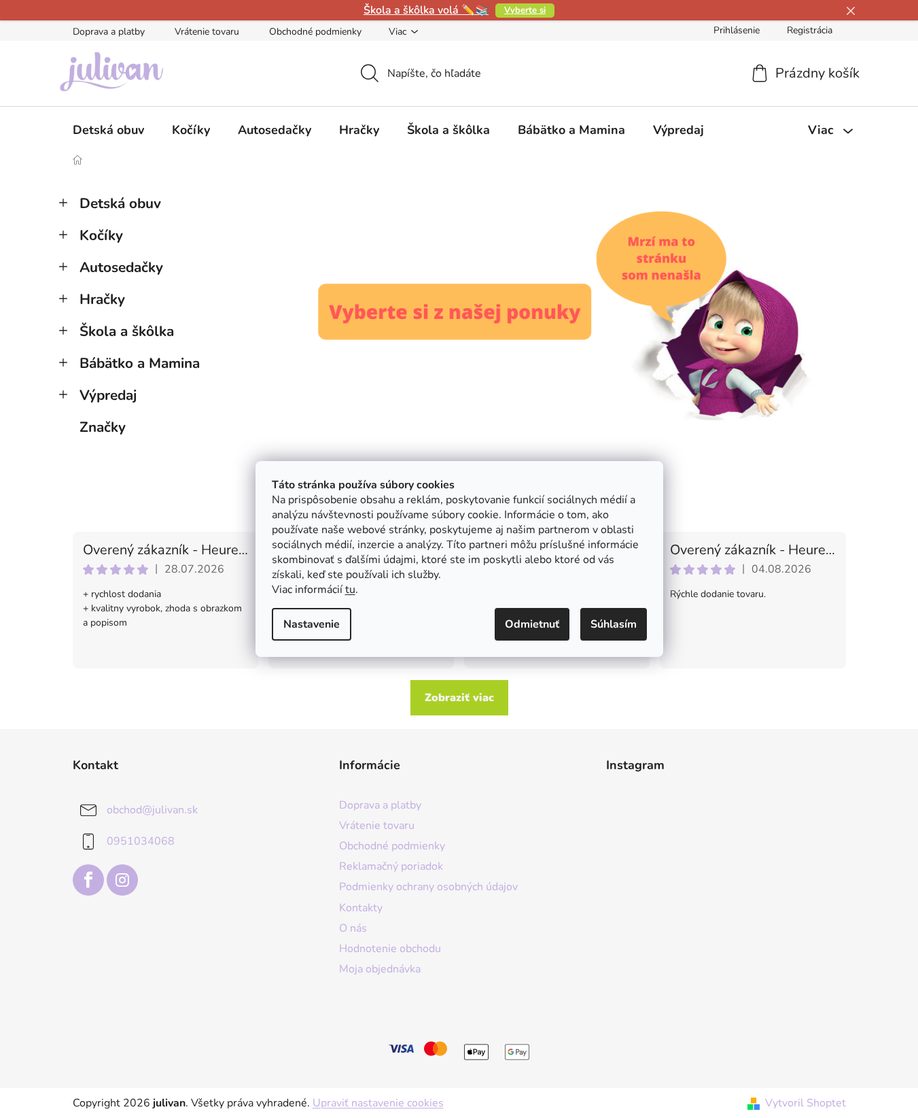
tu (350, 589)
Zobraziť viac (459, 697)
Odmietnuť (532, 624)
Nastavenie (311, 624)
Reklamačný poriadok (391, 866)
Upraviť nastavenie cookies (378, 1103)
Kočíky (101, 235)
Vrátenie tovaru (207, 31)
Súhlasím (613, 624)
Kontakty (361, 907)
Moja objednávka (380, 969)
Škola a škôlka (127, 331)
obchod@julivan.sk (152, 809)
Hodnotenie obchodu (390, 948)
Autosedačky (121, 267)
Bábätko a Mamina (140, 363)
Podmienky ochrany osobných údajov (428, 886)
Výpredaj (108, 395)
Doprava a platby (109, 31)
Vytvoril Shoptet (805, 1103)
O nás (353, 928)
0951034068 (141, 841)
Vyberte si (525, 10)
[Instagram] (122, 880)
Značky (103, 427)
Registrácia (809, 30)
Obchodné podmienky (315, 31)
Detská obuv (120, 203)
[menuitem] (108, 130)
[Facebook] (88, 880)
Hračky (102, 299)
